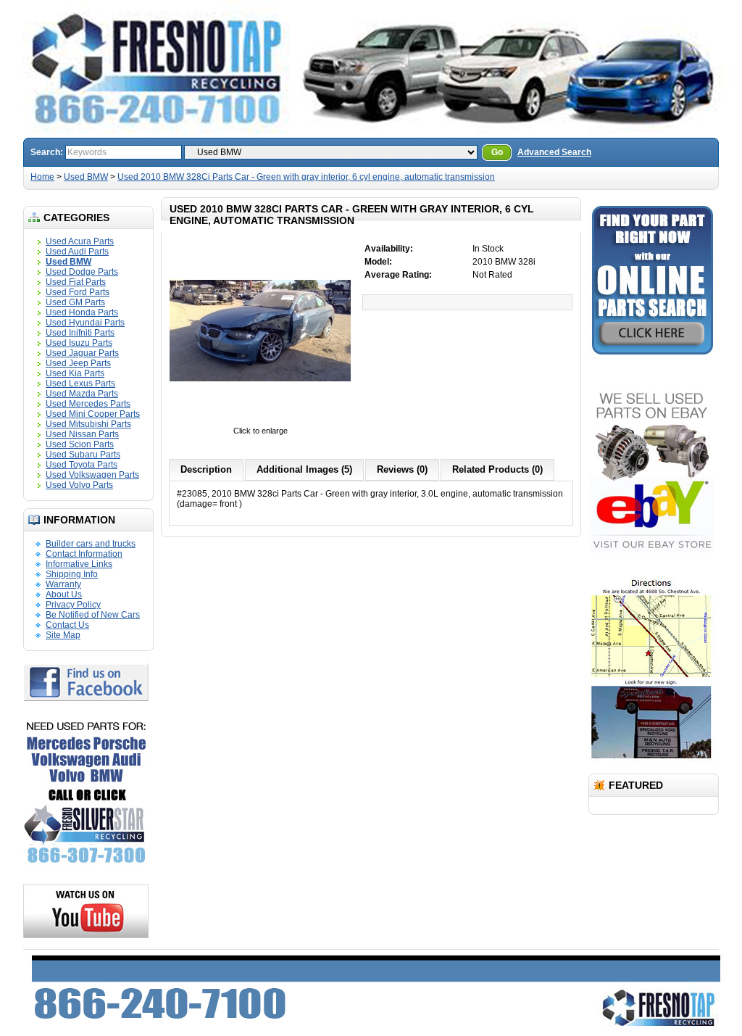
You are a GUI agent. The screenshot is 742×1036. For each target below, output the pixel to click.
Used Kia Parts (75, 373)
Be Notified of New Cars (93, 615)
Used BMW (86, 177)
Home (42, 177)
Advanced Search (554, 152)
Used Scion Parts (80, 444)
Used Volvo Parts (79, 485)
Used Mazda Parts (82, 394)
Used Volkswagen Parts (92, 475)
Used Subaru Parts (83, 454)
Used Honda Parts (82, 312)
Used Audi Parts (77, 251)
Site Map (63, 635)
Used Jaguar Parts (82, 353)
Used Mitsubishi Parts (88, 424)
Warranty (63, 584)
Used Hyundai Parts (85, 323)
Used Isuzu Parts (79, 343)
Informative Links (79, 564)
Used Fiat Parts (76, 282)
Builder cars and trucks (91, 544)
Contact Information (84, 554)
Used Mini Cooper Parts (93, 414)
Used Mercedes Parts (88, 404)
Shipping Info (72, 574)
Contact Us (67, 625)
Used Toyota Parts (81, 465)
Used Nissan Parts (82, 434)
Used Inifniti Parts (80, 333)
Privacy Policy (73, 605)
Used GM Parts (75, 302)
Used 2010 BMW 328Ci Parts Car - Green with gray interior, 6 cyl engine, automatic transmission (306, 177)
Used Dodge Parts (82, 272)
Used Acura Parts (80, 241)
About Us (64, 594)
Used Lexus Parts (80, 383)
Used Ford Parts (77, 292)
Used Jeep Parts (78, 363)
